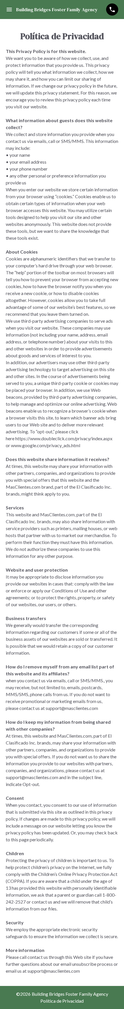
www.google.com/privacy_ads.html (45, 445)
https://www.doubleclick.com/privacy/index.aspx (63, 438)
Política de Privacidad (62, 1001)
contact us (29, 708)
